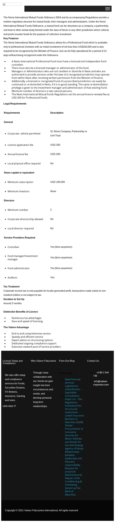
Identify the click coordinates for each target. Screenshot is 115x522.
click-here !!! (9, 406)
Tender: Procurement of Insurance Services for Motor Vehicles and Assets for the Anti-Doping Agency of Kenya (74, 437)
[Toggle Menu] (107, 8)
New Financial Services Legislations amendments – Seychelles (73, 386)
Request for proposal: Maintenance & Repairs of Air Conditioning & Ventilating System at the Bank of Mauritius (73, 481)
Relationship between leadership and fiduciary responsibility (73, 458)
